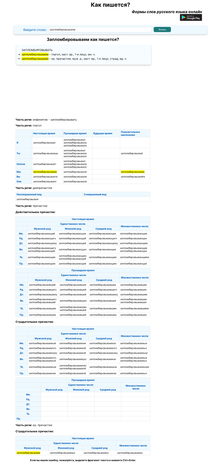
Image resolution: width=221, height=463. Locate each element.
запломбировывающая (72, 233)
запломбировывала (75, 142)
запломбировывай (132, 153)
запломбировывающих (133, 238)
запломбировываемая (72, 343)
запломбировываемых (133, 348)
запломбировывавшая (73, 284)
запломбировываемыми (134, 366)
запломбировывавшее (103, 284)
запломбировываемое (102, 343)
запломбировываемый (42, 343)
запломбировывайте (133, 176)
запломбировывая (27, 199)
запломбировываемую (72, 359)
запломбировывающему (42, 243)
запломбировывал (74, 139)
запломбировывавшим (133, 294)
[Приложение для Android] (191, 19)
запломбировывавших (133, 289)
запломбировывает (44, 163)
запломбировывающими (134, 257)
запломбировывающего (42, 238)
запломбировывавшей (73, 289)
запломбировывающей (72, 238)
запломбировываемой (72, 348)
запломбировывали (75, 171)
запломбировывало (75, 145)
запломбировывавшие (133, 284)
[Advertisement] (83, 91)
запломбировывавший (42, 284)
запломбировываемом (42, 373)
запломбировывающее (102, 233)
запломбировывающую (73, 249)
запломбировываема (62, 452)
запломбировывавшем (42, 314)
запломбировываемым (134, 352)
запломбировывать (37, 50)
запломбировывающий (41, 233)
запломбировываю (44, 142)
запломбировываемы (130, 452)
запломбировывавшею (73, 307)
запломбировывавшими (134, 308)
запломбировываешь (45, 153)
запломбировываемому (43, 352)
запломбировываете (45, 176)
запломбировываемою (72, 365)
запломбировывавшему (43, 294)
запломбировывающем (41, 263)
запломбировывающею (73, 255)
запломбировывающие (133, 233)
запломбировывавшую (73, 300)
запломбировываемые (133, 343)
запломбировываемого (42, 348)
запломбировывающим (134, 243)
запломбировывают (44, 181)
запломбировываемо (96, 452)
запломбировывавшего (42, 289)
